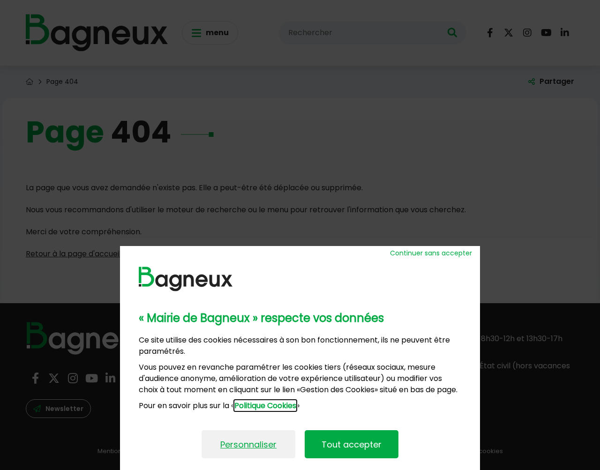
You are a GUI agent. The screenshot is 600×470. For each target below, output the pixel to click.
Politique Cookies (265, 405)
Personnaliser (248, 444)
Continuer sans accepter (431, 253)
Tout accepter (352, 444)
